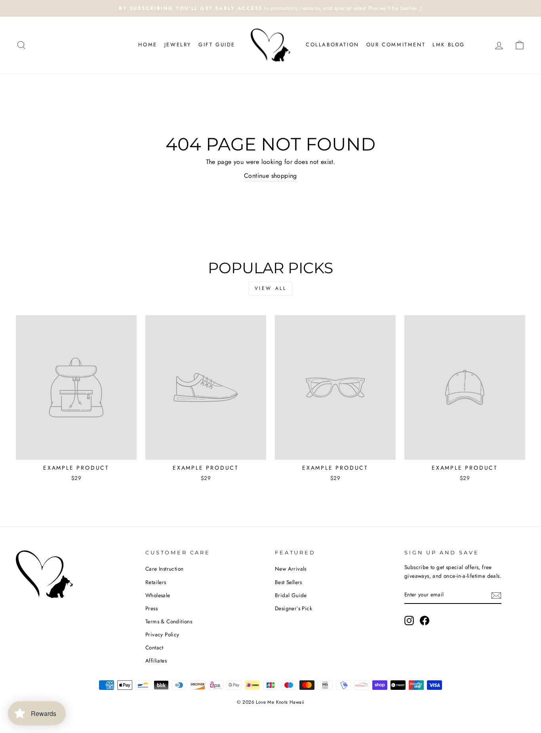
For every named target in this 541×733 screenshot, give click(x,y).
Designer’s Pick (293, 608)
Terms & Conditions (168, 621)
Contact (154, 647)
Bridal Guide (291, 595)
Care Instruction (164, 569)
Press (151, 608)
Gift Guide (216, 44)
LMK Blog (448, 44)
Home (147, 44)
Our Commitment (395, 44)
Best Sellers (288, 582)
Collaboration (332, 44)
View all (271, 288)
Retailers (155, 582)
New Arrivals (291, 569)
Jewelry (177, 44)
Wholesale (157, 595)
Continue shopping (270, 175)
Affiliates (156, 660)
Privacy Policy (162, 634)
